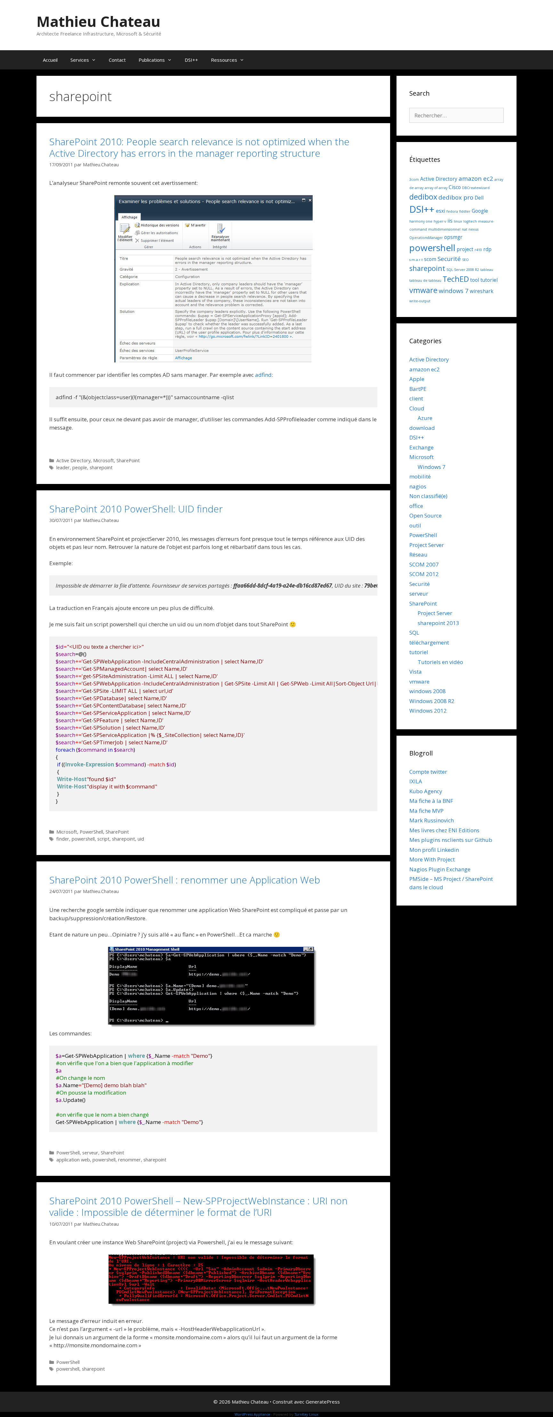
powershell (83, 839)
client (416, 398)
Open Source (425, 515)
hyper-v (440, 221)
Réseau (418, 554)
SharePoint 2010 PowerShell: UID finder (136, 508)
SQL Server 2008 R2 (462, 269)
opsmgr (453, 237)
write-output (419, 301)
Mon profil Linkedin (434, 849)
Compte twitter (428, 771)
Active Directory (73, 460)
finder (62, 839)
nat (464, 229)
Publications (152, 60)
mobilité (420, 476)
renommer (129, 1160)
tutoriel (489, 279)
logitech (470, 221)
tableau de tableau (425, 280)
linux (458, 221)
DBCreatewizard (476, 188)
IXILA (415, 781)
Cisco (455, 187)
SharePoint (128, 460)
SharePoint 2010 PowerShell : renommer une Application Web (184, 879)
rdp (487, 249)
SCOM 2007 (424, 564)
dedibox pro (455, 197)
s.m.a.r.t (416, 259)
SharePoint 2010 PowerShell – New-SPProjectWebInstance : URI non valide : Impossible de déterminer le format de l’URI (198, 1206)
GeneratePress (323, 1401)
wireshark (481, 291)
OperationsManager (426, 237)
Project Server (426, 545)
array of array (436, 188)
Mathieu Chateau (98, 21)
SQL (414, 632)
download (422, 427)
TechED (456, 279)
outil (415, 525)
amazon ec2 (476, 178)
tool (474, 279)
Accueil (50, 60)
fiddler (464, 211)
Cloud (416, 408)
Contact (117, 60)
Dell (479, 197)
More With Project (432, 859)
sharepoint (101, 467)
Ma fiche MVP (426, 810)
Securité (449, 259)
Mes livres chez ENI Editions (444, 830)
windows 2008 (427, 691)
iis (450, 220)
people (79, 467)
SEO (465, 259)
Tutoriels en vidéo (440, 662)
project (465, 249)
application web (73, 1160)
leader (63, 467)
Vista (415, 671)
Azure (425, 418)
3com (414, 179)
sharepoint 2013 (438, 623)
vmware (423, 290)
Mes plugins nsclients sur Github (450, 839)
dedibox (423, 197)
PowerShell (91, 832)
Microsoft (103, 460)
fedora (452, 211)
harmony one (420, 221)
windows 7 (454, 291)
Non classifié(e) (428, 496)
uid (141, 839)
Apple (416, 379)
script (103, 839)
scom (430, 259)
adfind (263, 374)
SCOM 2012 (424, 574)
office (416, 506)
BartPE (418, 388)
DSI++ (191, 60)
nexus (473, 229)
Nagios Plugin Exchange (439, 869)
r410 (478, 250)
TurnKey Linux (306, 1414)
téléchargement (429, 642)
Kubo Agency (425, 791)
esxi (440, 210)
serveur (90, 1153)
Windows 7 (431, 467)
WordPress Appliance (252, 1414)
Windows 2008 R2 (431, 701)
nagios (417, 486)
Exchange (421, 447)
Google (480, 210)
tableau (486, 269)
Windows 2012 (428, 710)
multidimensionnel (444, 229)
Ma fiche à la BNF (431, 800)
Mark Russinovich (431, 820)
